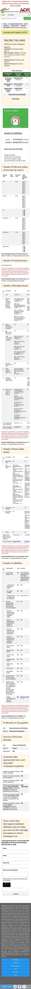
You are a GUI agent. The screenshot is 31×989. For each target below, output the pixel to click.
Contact (15, 969)
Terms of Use (15, 972)
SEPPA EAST (15, 25)
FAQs (15, 975)
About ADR (15, 962)
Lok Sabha (11, 15)
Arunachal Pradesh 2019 (15, 23)
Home (3, 15)
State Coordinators (15, 966)
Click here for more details (17, 94)
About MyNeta (15, 959)
